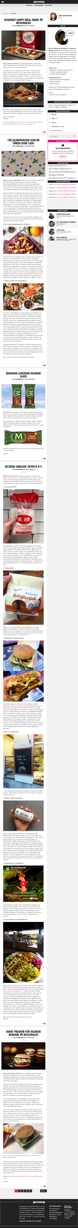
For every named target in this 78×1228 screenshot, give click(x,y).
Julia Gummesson (18, 26)
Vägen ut (54, 118)
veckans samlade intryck (13, 478)
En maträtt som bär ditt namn (58, 74)
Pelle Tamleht (62, 237)
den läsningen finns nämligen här (26, 124)
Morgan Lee (52, 191)
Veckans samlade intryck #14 (57, 166)
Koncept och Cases (55, 1214)
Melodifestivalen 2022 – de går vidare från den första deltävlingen (66, 240)
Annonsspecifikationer (56, 1212)
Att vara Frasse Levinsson (66, 222)
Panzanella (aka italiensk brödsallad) (59, 79)
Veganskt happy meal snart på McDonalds (23, 21)
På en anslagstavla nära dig (64, 231)
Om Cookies (53, 1218)
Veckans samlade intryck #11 (23, 466)
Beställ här (39, 277)
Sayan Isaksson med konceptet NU (12, 991)
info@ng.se (72, 1214)
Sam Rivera (52, 197)
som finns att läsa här (20, 1111)
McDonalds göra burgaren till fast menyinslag (15, 706)
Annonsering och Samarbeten (54, 1209)
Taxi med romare (61, 223)
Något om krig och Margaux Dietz (65, 216)
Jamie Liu (52, 184)
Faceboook (69, 1216)
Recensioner (38, 5)
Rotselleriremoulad (55, 81)
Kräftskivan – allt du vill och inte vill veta (61, 70)
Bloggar (48, 5)
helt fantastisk (10, 1115)
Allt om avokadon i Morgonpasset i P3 (60, 169)
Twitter (67, 1218)
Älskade (54, 114)
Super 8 (54, 122)
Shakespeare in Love (58, 126)
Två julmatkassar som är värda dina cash (23, 141)
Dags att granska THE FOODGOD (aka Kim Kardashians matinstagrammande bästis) (63, 172)
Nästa (43, 1191)
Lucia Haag (60, 230)
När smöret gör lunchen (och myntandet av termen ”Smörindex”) (63, 178)
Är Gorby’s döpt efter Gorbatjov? (59, 72)
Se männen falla (56, 130)
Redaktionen (53, 1216)
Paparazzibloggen (63, 214)
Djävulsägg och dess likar (56, 175)
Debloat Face (53, 194)
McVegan (33, 65)
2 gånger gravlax (54, 83)
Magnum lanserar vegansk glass (23, 374)
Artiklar (29, 5)
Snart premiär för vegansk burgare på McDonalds (23, 1033)
